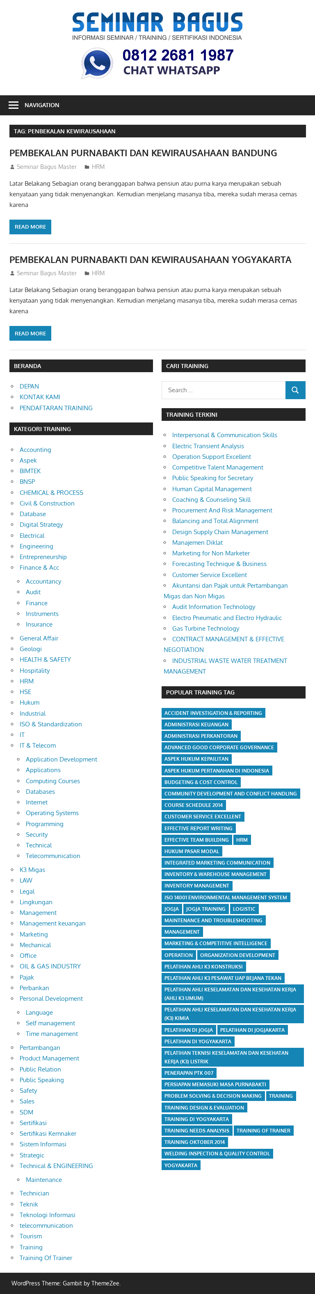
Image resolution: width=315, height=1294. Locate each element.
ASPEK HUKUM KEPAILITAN (196, 759)
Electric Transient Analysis (208, 446)
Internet (37, 802)
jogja (171, 909)
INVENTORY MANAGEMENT (196, 886)
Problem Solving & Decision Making (213, 1096)
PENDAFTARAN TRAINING (56, 408)
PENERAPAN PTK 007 (188, 1073)
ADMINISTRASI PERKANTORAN (200, 736)
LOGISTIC (244, 909)
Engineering (36, 546)
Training (31, 1247)
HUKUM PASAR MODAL (191, 851)
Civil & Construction (47, 503)
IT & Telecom (38, 745)
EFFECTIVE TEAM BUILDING (196, 840)
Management (38, 913)
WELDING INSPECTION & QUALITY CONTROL (217, 1153)
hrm (242, 840)
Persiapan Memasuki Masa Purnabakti (215, 1084)
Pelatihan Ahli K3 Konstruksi (203, 967)
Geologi (31, 649)
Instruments (42, 614)
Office (28, 955)
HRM (98, 166)
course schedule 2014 (193, 805)
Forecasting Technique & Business (219, 564)
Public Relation (40, 1069)
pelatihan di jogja (188, 1030)
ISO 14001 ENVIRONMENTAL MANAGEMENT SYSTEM (225, 897)
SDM (26, 1112)
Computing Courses (53, 781)
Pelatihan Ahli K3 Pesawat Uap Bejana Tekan (222, 978)
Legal (27, 891)
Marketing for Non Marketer (211, 553)
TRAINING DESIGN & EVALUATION (204, 1108)
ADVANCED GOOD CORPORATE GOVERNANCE (219, 747)
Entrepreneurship (43, 557)
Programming (45, 824)
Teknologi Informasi (47, 1215)
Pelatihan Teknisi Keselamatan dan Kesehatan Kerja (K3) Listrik (226, 1057)
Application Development (61, 759)
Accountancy (43, 581)
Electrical (32, 535)
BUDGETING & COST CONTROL (200, 782)
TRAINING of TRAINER (263, 1131)
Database (33, 514)
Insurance (39, 624)
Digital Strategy (41, 524)
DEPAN (29, 386)
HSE (25, 692)
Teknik (29, 1204)
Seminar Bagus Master (47, 166)
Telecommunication (53, 856)
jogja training (206, 909)
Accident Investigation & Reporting (213, 713)
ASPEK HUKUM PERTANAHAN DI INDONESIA (216, 771)
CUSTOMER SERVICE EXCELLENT (202, 816)
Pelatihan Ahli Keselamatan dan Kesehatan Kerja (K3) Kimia (230, 1013)
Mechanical (35, 945)
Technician (34, 1193)
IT (22, 735)
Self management (50, 1023)
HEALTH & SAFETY (45, 659)
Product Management (49, 1058)
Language (39, 1012)
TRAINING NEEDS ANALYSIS (196, 1131)
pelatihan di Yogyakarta (197, 1041)
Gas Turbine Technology (205, 628)
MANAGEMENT (182, 932)
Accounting (35, 450)
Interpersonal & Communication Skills (224, 435)
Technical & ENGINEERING (56, 1166)
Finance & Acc (39, 567)
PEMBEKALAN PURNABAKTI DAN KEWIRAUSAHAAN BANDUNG (143, 152)
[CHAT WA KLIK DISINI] (157, 80)
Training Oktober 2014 (194, 1142)
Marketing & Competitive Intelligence (215, 943)
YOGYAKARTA (180, 1165)
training (281, 1096)
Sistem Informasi (43, 1144)
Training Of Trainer (46, 1258)
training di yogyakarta (196, 1119)
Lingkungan (36, 902)
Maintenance (44, 1180)
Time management (52, 1034)
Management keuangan (53, 923)
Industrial (33, 713)
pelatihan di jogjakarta (252, 1030)
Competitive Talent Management (217, 467)
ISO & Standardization (51, 724)
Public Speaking (42, 1080)
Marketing (34, 934)
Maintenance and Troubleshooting (213, 920)
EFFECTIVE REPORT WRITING (198, 828)
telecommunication (46, 1225)
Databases (40, 791)
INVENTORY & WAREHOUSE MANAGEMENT (215, 874)
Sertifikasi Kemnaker (48, 1133)
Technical (39, 845)
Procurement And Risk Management (222, 510)
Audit (33, 592)
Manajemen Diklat (197, 542)
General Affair (39, 638)
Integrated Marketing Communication (217, 863)
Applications (43, 770)
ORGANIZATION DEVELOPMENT (237, 955)
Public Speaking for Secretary (212, 478)
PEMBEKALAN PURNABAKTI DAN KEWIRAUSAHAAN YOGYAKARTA (150, 259)
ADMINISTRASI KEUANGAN (196, 724)
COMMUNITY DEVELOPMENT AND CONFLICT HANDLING (230, 794)
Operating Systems (52, 813)
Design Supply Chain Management (220, 532)
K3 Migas (32, 870)
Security (37, 834)
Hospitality (35, 670)
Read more (30, 226)
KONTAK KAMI (40, 397)
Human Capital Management (212, 489)
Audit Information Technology (213, 607)
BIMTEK (30, 471)
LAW (26, 880)
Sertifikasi (33, 1123)
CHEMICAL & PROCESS (51, 492)
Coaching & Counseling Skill (211, 499)
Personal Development (51, 998)
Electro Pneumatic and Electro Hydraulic (227, 618)
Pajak (27, 977)
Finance (37, 603)
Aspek (28, 460)
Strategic (32, 1155)
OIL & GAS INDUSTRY (50, 966)
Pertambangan (40, 1047)
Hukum (29, 702)
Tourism (31, 1236)
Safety (28, 1090)
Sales (27, 1101)
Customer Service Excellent (209, 575)
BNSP (27, 481)
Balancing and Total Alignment (215, 521)
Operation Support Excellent (211, 457)
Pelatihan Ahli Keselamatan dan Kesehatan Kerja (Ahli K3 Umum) (230, 993)
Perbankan (34, 988)
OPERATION (178, 955)
